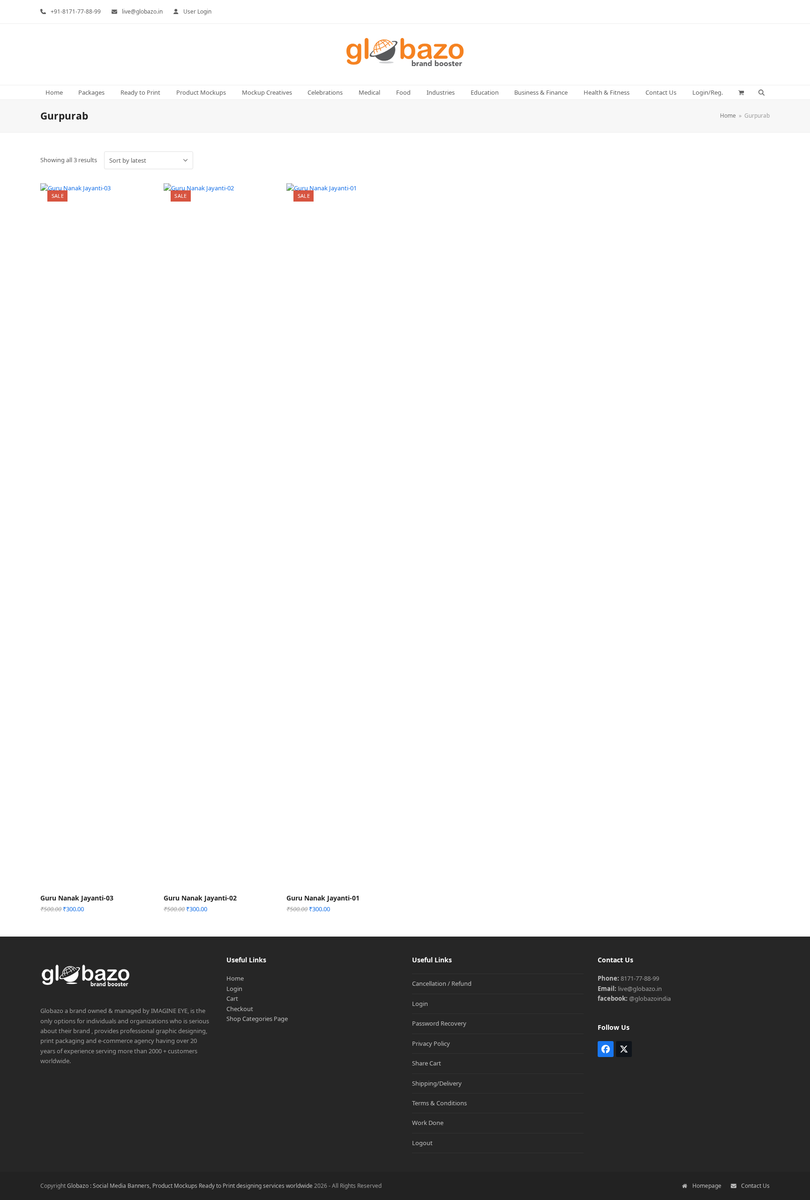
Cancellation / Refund (442, 983)
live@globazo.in (142, 11)
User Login (197, 11)
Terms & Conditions (439, 1103)
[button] (741, 92)
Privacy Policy (431, 1043)
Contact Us (755, 1186)
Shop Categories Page (257, 1018)
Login (234, 988)
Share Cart (426, 1063)
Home (235, 978)
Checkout (239, 1009)
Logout (422, 1143)
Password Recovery (439, 1023)
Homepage (706, 1186)
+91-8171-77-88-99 (76, 11)
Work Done (427, 1122)
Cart (232, 998)
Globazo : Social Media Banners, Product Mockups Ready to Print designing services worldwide (190, 1186)
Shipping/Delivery (437, 1083)
